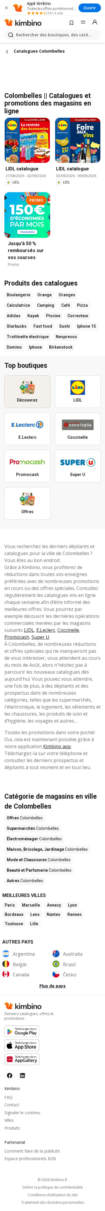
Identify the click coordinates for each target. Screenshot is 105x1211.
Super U (40, 637)
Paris (10, 905)
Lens (35, 914)
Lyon (72, 905)
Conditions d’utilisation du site (53, 1195)
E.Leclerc (45, 630)
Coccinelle (68, 630)
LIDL (29, 630)
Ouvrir (89, 7)
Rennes (74, 914)
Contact (11, 1104)
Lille (34, 923)
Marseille (31, 905)
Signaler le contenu (22, 1112)
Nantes (53, 914)
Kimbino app (57, 746)
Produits (12, 1128)
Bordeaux (14, 914)
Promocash (16, 637)
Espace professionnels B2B (30, 1158)
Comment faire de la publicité (32, 1151)
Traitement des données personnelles (52, 1202)
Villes (9, 1120)
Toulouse (14, 923)
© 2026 (53, 1179)
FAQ (8, 1097)
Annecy (54, 905)
